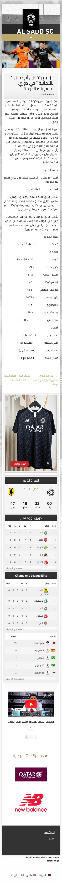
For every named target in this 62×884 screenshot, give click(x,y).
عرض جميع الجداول (15, 568)
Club (47, 526)
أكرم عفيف (39, 643)
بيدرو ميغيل (39, 673)
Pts (9, 526)
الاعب (53, 636)
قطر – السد (31, 489)
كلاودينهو (39, 665)
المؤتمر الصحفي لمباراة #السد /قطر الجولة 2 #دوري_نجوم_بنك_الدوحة (31, 721)
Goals (14, 636)
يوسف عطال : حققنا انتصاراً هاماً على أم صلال (17, 378)
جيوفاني (40, 658)
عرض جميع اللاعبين (15, 679)
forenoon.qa (53, 861)
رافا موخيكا (39, 650)
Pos (54, 526)
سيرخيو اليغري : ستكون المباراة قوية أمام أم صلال (45, 380)
